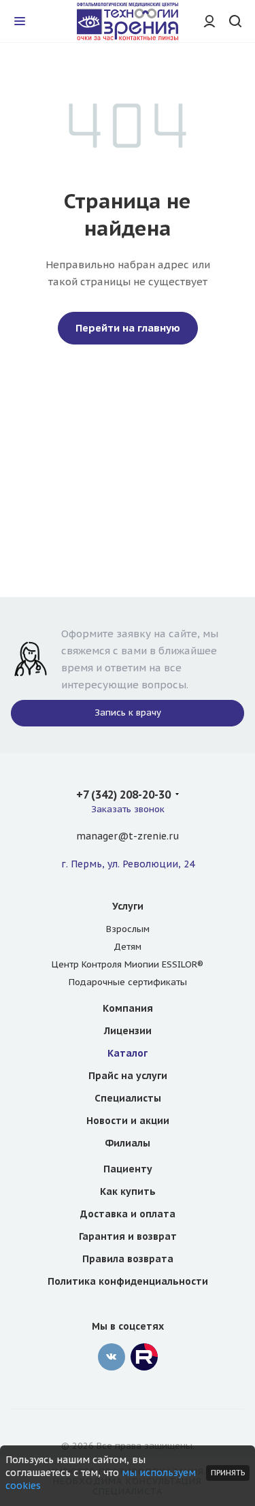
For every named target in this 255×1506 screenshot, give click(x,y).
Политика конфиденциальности (128, 1281)
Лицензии (128, 1031)
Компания (128, 1008)
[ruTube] (144, 1357)
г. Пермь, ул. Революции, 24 (127, 864)
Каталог (127, 1053)
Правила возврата (127, 1259)
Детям (127, 946)
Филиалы (127, 1143)
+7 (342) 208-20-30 (123, 794)
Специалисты (128, 1098)
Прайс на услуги (127, 1076)
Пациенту (127, 1169)
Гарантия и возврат (128, 1236)
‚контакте (111, 1357)
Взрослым (128, 929)
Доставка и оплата (127, 1214)
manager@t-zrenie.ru (127, 836)
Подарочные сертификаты (128, 982)
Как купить (128, 1191)
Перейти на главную (127, 327)
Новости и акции (127, 1121)
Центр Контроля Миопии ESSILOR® (127, 964)
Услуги (127, 906)
